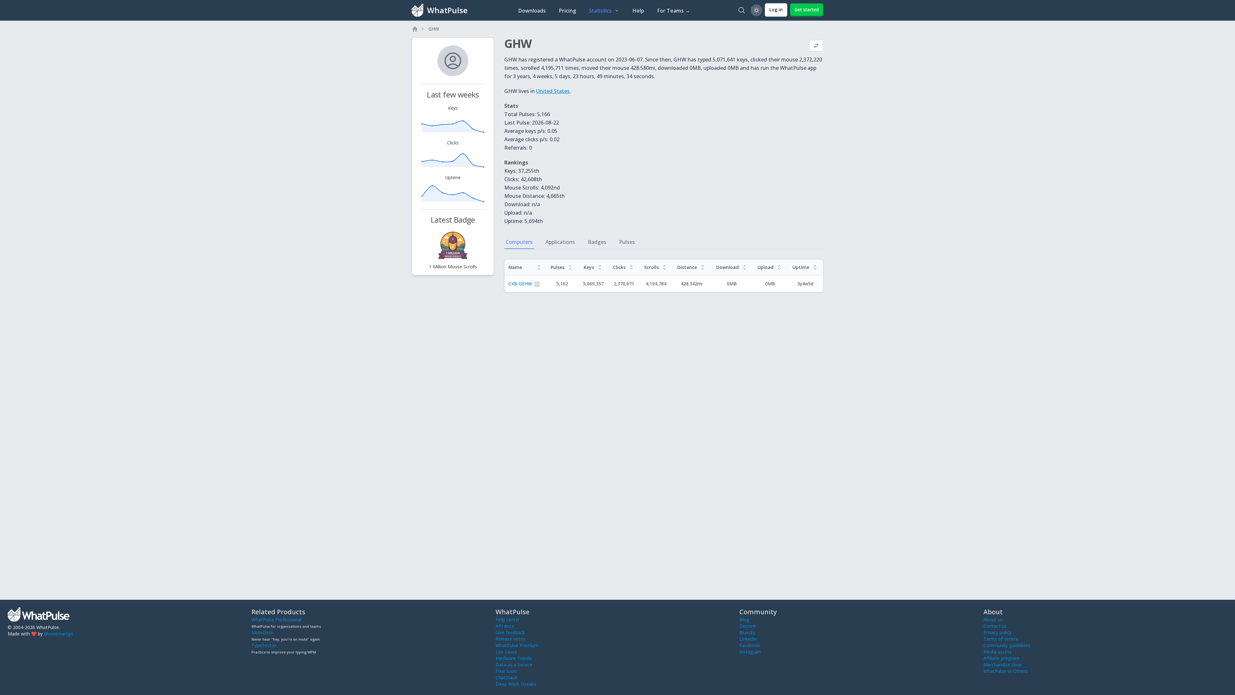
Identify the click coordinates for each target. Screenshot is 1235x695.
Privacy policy (997, 632)
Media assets (997, 652)
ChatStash (506, 677)
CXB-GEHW (520, 284)
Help (638, 10)
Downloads (532, 10)
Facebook (749, 645)
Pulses (627, 242)
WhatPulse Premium (517, 645)
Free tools (506, 671)
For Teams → (673, 10)
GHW (433, 29)
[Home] (415, 29)
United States (553, 91)
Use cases (506, 652)
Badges (597, 242)
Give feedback (510, 632)
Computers (519, 242)
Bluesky (747, 632)
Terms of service (1001, 639)
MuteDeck (262, 632)
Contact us (995, 626)
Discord (747, 626)
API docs (505, 626)
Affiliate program (1001, 658)
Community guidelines (1006, 645)
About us (992, 619)
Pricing (567, 10)
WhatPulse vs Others (1005, 671)
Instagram (750, 652)
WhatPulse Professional (276, 619)
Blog (744, 619)
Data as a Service (514, 665)
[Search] (742, 10)
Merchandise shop (1002, 665)
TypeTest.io (264, 645)
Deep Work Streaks (516, 684)
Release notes (511, 639)
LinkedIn (748, 639)
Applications (560, 242)
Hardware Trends (514, 658)
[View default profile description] (816, 46)
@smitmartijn (58, 634)
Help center (508, 619)
